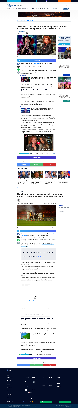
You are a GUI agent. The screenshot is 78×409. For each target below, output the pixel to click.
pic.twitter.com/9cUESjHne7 (39, 254)
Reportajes (9, 394)
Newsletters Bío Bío (41, 1)
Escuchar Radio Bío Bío (65, 1)
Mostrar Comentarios (37, 157)
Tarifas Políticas (10, 401)
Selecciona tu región (12, 1)
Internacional (18, 8)
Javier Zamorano (24, 198)
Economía (24, 8)
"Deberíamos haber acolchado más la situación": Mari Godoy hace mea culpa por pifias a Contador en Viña (43, 78)
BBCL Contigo (49, 8)
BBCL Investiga (42, 8)
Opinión (37, 8)
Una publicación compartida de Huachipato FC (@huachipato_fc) (35, 314)
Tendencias (33, 8)
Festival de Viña (37, 63)
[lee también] (25, 79)
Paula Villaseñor (22, 31)
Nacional (13, 8)
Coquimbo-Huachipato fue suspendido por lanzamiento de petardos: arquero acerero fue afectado (43, 334)
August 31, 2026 (41, 256)
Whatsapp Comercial (46, 401)
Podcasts (8, 8)
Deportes (28, 8)
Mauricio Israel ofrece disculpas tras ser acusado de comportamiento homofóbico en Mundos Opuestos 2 (42, 109)
